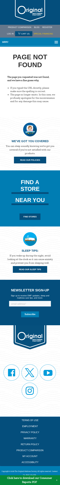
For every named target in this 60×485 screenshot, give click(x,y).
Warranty (30, 438)
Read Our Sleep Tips (30, 269)
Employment (30, 426)
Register (47, 27)
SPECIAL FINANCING (43, 34)
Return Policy (30, 444)
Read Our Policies (30, 160)
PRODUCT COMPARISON (19, 27)
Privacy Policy (30, 432)
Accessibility (30, 462)
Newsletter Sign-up (30, 290)
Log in (10, 34)
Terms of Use (30, 420)
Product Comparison (30, 450)
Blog (36, 27)
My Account (30, 456)
